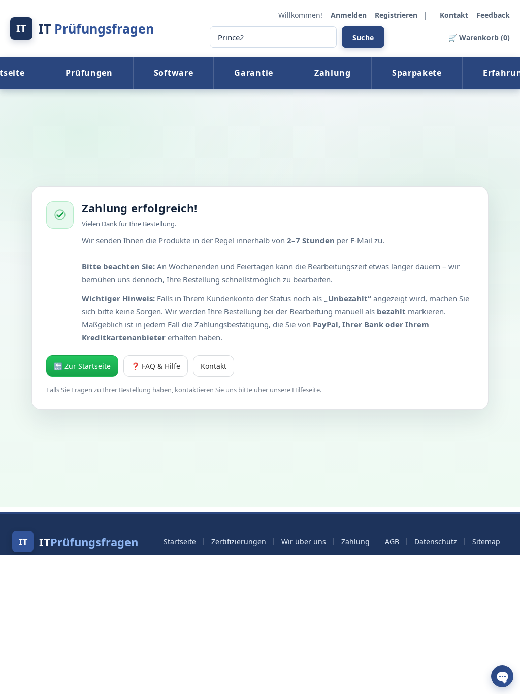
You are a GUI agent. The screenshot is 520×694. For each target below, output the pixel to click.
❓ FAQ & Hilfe (155, 366)
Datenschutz (435, 541)
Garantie (253, 72)
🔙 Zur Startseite (82, 366)
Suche (363, 37)
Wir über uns (303, 541)
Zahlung (332, 72)
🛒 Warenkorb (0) (479, 37)
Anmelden (350, 15)
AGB (392, 541)
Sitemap (486, 541)
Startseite (180, 541)
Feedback (493, 15)
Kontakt (455, 15)
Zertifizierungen (238, 541)
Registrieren (397, 15)
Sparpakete (417, 72)
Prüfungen (89, 72)
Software (173, 72)
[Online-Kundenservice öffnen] (502, 676)
